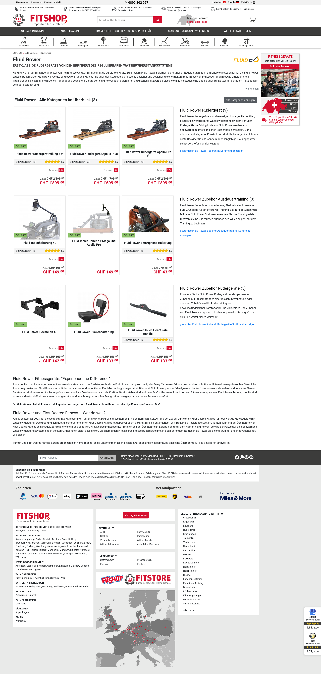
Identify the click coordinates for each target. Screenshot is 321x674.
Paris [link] (23, 603)
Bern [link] (24, 530)
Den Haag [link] (47, 586)
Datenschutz (143, 532)
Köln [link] (27, 550)
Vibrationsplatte (191, 603)
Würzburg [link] (21, 557)
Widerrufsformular (109, 544)
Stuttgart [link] (69, 553)
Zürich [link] (42, 530)
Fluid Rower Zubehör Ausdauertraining (214, 199)
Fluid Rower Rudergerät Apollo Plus (94, 154)
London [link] (85, 565)
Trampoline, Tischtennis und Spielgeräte (124, 31)
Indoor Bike (189, 550)
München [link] (64, 550)
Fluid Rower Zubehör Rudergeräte (210, 288)
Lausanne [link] (33, 530)
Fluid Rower (45, 53)
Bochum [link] (56, 539)
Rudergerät (189, 529)
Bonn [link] (64, 539)
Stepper (187, 575)
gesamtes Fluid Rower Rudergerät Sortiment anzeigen (211, 150)
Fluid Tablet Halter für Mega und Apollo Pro (94, 242)
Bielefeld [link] (46, 539)
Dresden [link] (56, 542)
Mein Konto (246, 2)
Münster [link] (74, 550)
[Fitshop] (42, 19)
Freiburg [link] (30, 546)
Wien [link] (63, 578)
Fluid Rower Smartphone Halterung (148, 243)
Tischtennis (189, 542)
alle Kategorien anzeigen (240, 100)
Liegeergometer (191, 562)
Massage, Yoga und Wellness (188, 31)
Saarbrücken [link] (45, 553)
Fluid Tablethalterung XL (39, 243)
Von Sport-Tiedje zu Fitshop (30, 469)
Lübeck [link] (42, 550)
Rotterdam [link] (84, 586)
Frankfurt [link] (20, 546)
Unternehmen (22, 2)
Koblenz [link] (20, 550)
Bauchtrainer (190, 587)
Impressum (36, 2)
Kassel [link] (84, 546)
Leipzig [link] (34, 550)
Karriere (47, 2)
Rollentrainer (189, 570)
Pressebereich (144, 560)
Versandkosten (108, 540)
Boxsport (188, 558)
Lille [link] (18, 603)
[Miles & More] (236, 496)
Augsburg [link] (29, 539)
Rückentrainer (190, 591)
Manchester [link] (22, 569)
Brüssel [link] (32, 595)
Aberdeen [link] (20, 565)
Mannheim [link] (53, 550)
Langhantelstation (192, 579)
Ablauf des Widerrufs (148, 544)
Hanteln (187, 554)
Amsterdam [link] (22, 586)
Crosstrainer (189, 517)
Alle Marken (31, 53)
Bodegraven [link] (35, 586)
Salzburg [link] (55, 578)
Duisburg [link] (78, 542)
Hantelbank (189, 546)
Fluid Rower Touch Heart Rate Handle (148, 331)
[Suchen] (157, 19)
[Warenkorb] (253, 20)
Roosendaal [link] (71, 586)
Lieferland (217, 2)
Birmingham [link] (40, 565)
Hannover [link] (52, 546)
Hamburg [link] (41, 546)
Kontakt (57, 2)
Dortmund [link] (45, 542)
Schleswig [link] (58, 553)
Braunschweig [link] (23, 542)
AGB (102, 532)
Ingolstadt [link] (63, 546)
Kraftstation (189, 534)
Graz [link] (18, 578)
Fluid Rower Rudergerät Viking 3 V (40, 154)
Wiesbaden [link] (80, 553)
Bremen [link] (35, 542)
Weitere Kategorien (237, 31)
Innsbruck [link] (27, 578)
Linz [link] (47, 578)
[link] (280, 97)
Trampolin (188, 538)
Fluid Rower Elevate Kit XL (39, 332)
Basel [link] (18, 530)
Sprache (232, 2)
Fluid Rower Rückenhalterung (94, 332)
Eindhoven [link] (59, 586)
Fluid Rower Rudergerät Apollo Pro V (148, 153)
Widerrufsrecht (144, 540)
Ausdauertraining (32, 31)
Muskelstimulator (192, 599)
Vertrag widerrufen (136, 515)
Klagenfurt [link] (38, 578)
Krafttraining (71, 31)
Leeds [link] (29, 565)
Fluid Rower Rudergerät (201, 110)
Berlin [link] (38, 539)
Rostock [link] (33, 553)
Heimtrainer (189, 566)
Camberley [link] (52, 565)
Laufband (188, 525)
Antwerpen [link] (21, 595)
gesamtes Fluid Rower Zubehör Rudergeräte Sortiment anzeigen (217, 324)
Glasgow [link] (75, 565)
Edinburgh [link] (64, 565)
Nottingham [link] (35, 569)
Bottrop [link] (72, 539)
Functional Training (193, 583)
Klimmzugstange (192, 595)
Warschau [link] (21, 620)
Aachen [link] (19, 539)
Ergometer (188, 521)
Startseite (17, 53)
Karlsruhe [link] (75, 546)
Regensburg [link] (22, 553)
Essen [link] (87, 542)
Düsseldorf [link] (67, 542)
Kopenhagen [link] (22, 612)
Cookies (104, 536)
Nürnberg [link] (85, 550)
